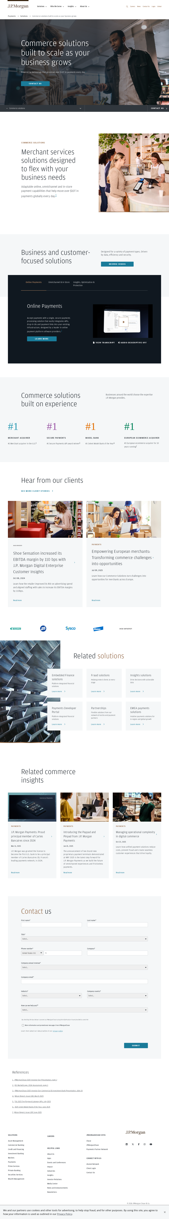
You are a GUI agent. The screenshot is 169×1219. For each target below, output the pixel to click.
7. (13, 1112)
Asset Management (15, 1141)
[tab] (33, 286)
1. (13, 1080)
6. (13, 1107)
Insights (71, 6)
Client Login (91, 1168)
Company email (27, 977)
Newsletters (52, 1192)
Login (153, 6)
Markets (11, 1158)
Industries (51, 1171)
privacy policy (58, 1031)
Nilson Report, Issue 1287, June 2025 (28, 1112)
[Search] (127, 6)
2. (13, 1085)
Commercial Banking (16, 1145)
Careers (132, 6)
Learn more (42, 339)
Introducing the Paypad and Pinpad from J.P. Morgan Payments (80, 836)
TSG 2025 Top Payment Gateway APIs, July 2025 (33, 1101)
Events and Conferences (56, 1162)
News (139, 6)
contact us (35, 84)
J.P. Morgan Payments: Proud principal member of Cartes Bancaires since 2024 (28, 836)
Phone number (26, 949)
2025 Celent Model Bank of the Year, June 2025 (32, 1107)
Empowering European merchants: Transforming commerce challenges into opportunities (122, 557)
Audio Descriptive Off (134, 343)
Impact (50, 1167)
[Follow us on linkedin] (127, 1144)
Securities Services (15, 1175)
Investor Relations (54, 1179)
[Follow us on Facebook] (138, 1144)
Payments (12, 1162)
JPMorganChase (92, 1145)
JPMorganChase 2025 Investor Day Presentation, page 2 (35, 1080)
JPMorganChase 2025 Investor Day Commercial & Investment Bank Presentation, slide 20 (49, 1091)
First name (25, 920)
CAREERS (50, 1136)
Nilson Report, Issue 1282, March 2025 (29, 1096)
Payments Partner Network (97, 1149)
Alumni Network (92, 1164)
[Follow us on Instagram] (144, 1144)
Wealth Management (16, 1179)
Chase (88, 1141)
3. (13, 1090)
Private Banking (14, 1170)
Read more (17, 600)
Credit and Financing (16, 1149)
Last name (91, 920)
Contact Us (146, 6)
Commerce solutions (17, 108)
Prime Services (14, 1166)
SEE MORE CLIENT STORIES (35, 491)
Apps (49, 1158)
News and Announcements (57, 1188)
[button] (165, 1212)
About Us (83, 6)
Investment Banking (16, 1153)
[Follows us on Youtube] (151, 1144)
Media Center (52, 1184)
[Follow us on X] (133, 1144)
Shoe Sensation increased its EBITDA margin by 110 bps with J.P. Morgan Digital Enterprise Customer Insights (39, 562)
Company (90, 949)
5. (13, 1101)
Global (159, 6)
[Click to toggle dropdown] (80, 108)
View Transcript (105, 343)
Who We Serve (56, 6)
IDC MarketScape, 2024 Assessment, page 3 (31, 1085)
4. (13, 1096)
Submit (136, 1045)
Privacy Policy (64, 1214)
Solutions (40, 6)
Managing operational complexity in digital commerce (135, 834)
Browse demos (117, 264)
